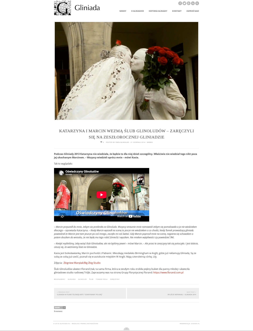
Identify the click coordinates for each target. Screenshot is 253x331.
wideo (150, 142)
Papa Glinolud (122, 142)
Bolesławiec (59, 279)
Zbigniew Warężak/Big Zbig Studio (82, 262)
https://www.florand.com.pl (168, 272)
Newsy (122, 11)
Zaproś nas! (193, 11)
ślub (91, 279)
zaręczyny (115, 279)
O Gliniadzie (137, 11)
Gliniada (72, 279)
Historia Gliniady (158, 11)
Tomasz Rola (101, 279)
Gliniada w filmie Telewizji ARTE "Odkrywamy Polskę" (79, 293)
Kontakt (177, 11)
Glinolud (82, 279)
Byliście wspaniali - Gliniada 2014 (182, 293)
